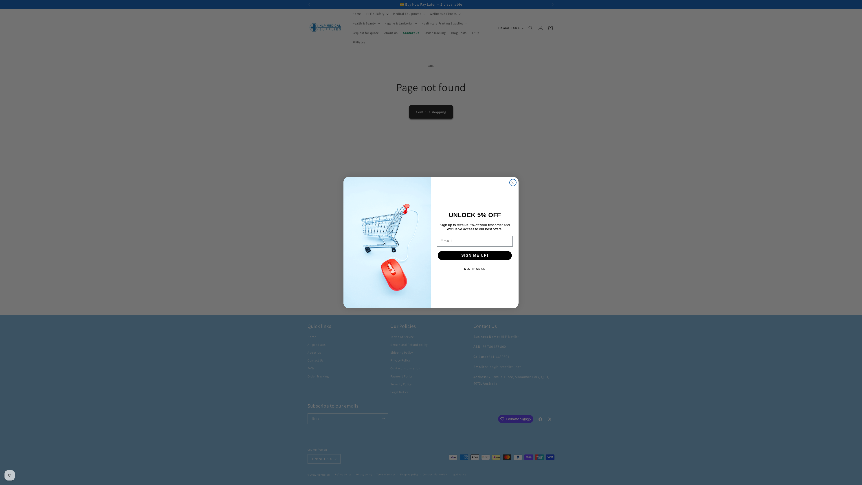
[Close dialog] (513, 182)
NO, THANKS (475, 269)
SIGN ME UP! (474, 255)
